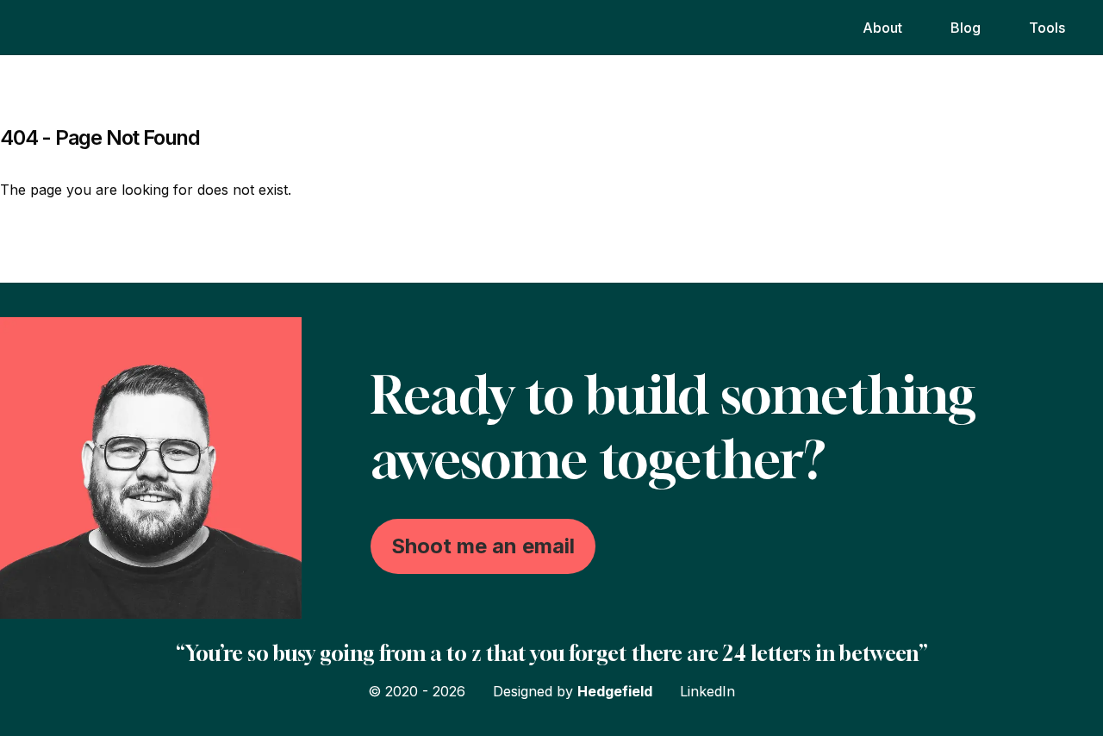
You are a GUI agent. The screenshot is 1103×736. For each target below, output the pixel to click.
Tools (1047, 27)
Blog (965, 27)
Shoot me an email (483, 545)
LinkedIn (707, 691)
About (882, 27)
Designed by (572, 691)
